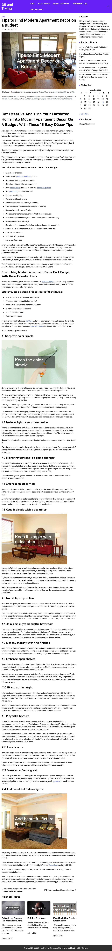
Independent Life (80, 4)
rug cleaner (56, 781)
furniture (29, 321)
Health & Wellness (61, 4)
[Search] (108, 7)
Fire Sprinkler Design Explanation (64, 919)
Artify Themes (82, 948)
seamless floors (37, 326)
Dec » (87, 114)
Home (32, 4)
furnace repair (15, 188)
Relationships (44, 4)
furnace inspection (44, 188)
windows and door (23, 177)
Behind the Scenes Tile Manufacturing (12, 919)
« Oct (81, 114)
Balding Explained (36, 918)
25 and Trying (7, 7)
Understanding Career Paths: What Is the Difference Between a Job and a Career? (93, 77)
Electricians (53, 865)
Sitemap (53, 948)
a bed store (13, 191)
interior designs (47, 282)
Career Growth (36, 9)
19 (103, 102)
